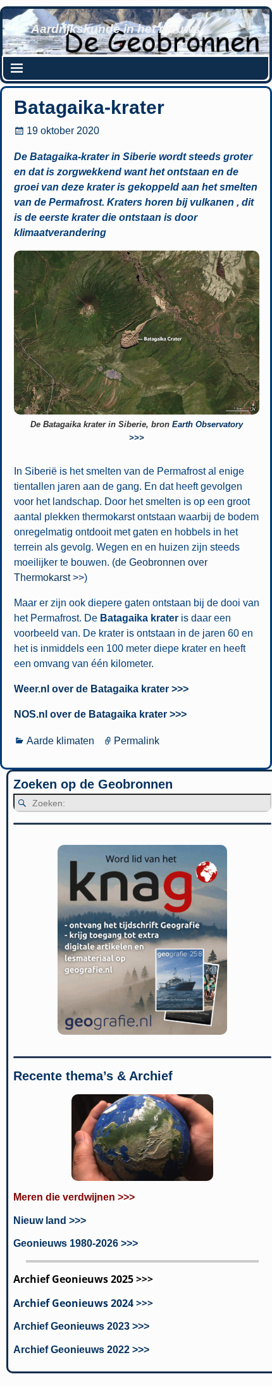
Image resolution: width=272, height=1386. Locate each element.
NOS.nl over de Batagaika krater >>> (100, 714)
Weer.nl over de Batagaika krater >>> (101, 689)
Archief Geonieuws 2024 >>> (83, 1303)
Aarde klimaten (60, 740)
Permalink (136, 740)
